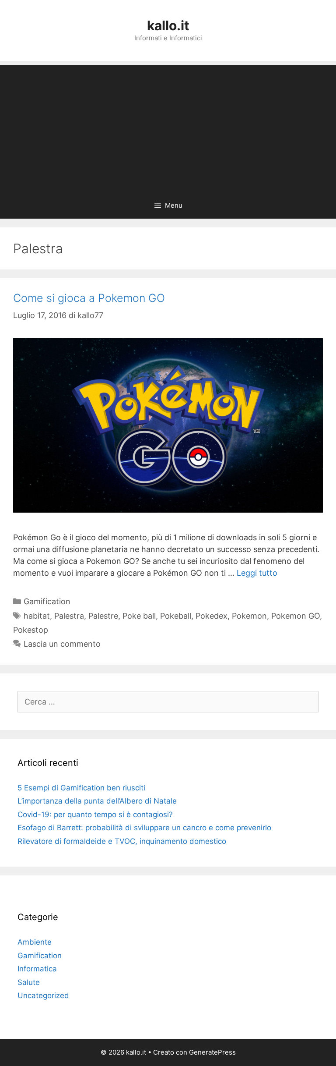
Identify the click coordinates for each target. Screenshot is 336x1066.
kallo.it (168, 25)
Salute (29, 982)
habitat (37, 615)
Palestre (103, 615)
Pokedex (212, 615)
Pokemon (249, 615)
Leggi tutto (257, 572)
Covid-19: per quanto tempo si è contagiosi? (95, 814)
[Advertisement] (168, 126)
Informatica (37, 968)
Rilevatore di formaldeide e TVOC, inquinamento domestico (122, 841)
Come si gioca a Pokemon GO (89, 298)
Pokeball (175, 615)
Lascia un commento (62, 643)
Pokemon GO (295, 615)
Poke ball (139, 615)
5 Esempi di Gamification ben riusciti (81, 787)
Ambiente (35, 942)
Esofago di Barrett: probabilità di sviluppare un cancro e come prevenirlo (144, 827)
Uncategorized (43, 995)
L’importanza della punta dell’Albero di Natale (97, 801)
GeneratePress (212, 1052)
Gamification (47, 601)
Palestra (69, 615)
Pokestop (30, 629)
